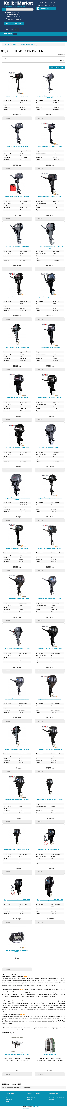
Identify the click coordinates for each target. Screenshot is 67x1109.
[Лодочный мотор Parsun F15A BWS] (17, 685)
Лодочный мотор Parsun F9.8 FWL (49, 598)
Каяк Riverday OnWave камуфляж (49, 1054)
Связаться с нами (31, 1096)
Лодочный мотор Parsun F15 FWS (49, 699)
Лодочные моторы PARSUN (28, 44)
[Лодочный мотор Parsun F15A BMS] (50, 635)
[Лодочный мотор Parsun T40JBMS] (50, 384)
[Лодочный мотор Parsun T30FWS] (17, 384)
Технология (9, 1099)
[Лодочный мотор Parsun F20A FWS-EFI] (17, 836)
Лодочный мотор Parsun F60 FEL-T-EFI (50, 900)
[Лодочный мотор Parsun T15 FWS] (17, 334)
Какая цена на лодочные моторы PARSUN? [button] (16, 1087)
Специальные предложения (56, 1097)
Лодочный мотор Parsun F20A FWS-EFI (17, 849)
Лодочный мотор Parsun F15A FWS (17, 749)
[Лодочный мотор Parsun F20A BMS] (50, 736)
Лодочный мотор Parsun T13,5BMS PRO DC (49, 247)
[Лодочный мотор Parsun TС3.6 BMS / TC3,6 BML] (50, 82)
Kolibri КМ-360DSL (17, 1054)
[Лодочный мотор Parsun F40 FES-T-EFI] (50, 836)
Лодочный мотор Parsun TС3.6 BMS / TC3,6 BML (49, 96)
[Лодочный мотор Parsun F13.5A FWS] (17, 635)
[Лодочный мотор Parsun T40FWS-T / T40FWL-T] (17, 484)
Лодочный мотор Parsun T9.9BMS (17, 247)
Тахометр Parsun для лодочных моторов (17, 950)
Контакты (8, 1101)
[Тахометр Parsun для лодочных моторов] (17, 937)
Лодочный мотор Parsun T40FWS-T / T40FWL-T (17, 498)
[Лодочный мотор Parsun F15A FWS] (17, 736)
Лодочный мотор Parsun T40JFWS (17, 448)
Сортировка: (61, 54)
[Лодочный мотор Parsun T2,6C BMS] (17, 82)
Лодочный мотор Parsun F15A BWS (17, 699)
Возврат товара (31, 1097)
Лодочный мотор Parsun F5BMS (17, 548)
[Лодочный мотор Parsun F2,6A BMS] (50, 484)
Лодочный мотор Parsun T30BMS (49, 347)
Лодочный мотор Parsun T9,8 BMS (50, 196)
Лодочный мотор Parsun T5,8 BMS (50, 146)
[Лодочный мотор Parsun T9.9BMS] (17, 233)
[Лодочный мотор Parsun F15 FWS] (50, 685)
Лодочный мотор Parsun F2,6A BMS (50, 498)
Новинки (51, 1099)
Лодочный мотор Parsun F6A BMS (49, 548)
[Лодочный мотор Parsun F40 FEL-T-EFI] (17, 886)
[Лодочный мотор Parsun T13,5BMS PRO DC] (50, 233)
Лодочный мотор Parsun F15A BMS (50, 649)
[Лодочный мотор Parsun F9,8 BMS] (17, 585)
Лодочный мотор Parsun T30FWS (17, 397)
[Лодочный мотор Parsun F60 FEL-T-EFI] (50, 886)
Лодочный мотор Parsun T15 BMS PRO (50, 297)
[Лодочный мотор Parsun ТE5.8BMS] (17, 183)
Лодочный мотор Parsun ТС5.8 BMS (17, 146)
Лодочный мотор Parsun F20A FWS (17, 799)
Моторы (15, 44)
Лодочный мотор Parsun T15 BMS (17, 297)
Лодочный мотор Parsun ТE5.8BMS (17, 196)
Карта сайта (30, 1099)
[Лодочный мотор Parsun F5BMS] (17, 535)
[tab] (33, 1087)
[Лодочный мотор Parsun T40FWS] (50, 434)
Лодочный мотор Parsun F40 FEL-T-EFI (17, 900)
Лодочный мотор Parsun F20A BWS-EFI (50, 799)
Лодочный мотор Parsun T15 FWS (17, 347)
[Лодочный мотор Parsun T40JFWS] (17, 434)
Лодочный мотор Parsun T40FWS (50, 448)
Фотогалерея (9, 1103)
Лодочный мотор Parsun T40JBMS (50, 397)
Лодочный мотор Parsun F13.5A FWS (17, 649)
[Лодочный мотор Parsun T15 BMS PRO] (50, 283)
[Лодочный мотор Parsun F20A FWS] (17, 786)
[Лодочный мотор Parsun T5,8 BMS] (50, 133)
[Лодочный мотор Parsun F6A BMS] (50, 535)
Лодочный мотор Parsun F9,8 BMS (17, 598)
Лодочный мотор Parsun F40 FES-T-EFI (50, 849)
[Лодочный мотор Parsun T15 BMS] (17, 283)
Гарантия (8, 1097)
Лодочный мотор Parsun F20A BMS (50, 749)
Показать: (62, 60)
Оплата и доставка (10, 1096)
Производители (53, 1096)
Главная (7, 44)
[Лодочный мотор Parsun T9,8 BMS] (50, 183)
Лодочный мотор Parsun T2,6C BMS (17, 96)
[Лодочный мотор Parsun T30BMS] (50, 334)
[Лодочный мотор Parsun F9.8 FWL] (50, 585)
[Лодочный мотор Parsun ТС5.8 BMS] (17, 133)
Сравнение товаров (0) (57, 67)
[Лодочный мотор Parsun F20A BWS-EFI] (50, 786)
